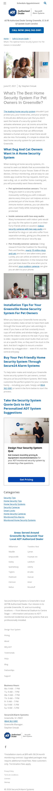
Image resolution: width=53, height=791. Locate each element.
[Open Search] (45, 3)
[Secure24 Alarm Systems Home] (26, 12)
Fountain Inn (32, 557)
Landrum (31, 562)
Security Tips (10, 497)
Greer (29, 582)
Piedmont (12, 577)
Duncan (30, 577)
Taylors (12, 572)
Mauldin (12, 551)
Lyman (30, 551)
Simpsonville (13, 557)
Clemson (12, 582)
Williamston (13, 546)
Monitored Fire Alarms (14, 517)
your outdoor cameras (29, 266)
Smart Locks (9, 510)
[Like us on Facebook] (5, 747)
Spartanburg (13, 567)
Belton (11, 587)
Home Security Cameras (15, 513)
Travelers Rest (33, 546)
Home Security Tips (13, 501)
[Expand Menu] (26, 17)
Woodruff (31, 587)
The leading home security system (19, 111)
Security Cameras (12, 507)
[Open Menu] (5, 3)
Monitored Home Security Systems (20, 520)
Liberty (30, 567)
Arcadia (30, 572)
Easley (11, 562)
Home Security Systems (14, 504)
